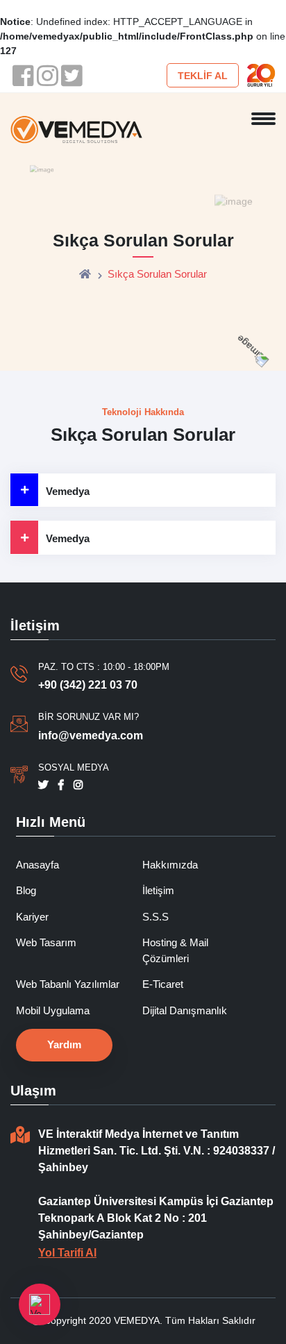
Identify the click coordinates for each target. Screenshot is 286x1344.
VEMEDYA (137, 1320)
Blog (26, 890)
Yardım (64, 1044)
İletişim (158, 890)
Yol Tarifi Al (67, 1253)
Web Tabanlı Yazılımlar (67, 984)
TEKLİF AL (203, 75)
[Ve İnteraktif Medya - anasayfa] (76, 128)
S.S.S (155, 917)
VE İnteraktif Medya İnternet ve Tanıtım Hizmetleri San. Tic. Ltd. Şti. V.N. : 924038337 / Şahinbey (156, 1150)
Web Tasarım (46, 942)
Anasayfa (37, 865)
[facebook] (22, 75)
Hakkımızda (170, 865)
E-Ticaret (162, 984)
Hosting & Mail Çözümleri (175, 950)
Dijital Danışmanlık (184, 1010)
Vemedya (68, 491)
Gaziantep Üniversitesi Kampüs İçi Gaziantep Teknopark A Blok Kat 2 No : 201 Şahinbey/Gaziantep (156, 1218)
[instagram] (47, 75)
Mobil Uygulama (53, 1010)
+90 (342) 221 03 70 (87, 685)
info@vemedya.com (90, 735)
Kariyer (32, 917)
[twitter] (71, 75)
